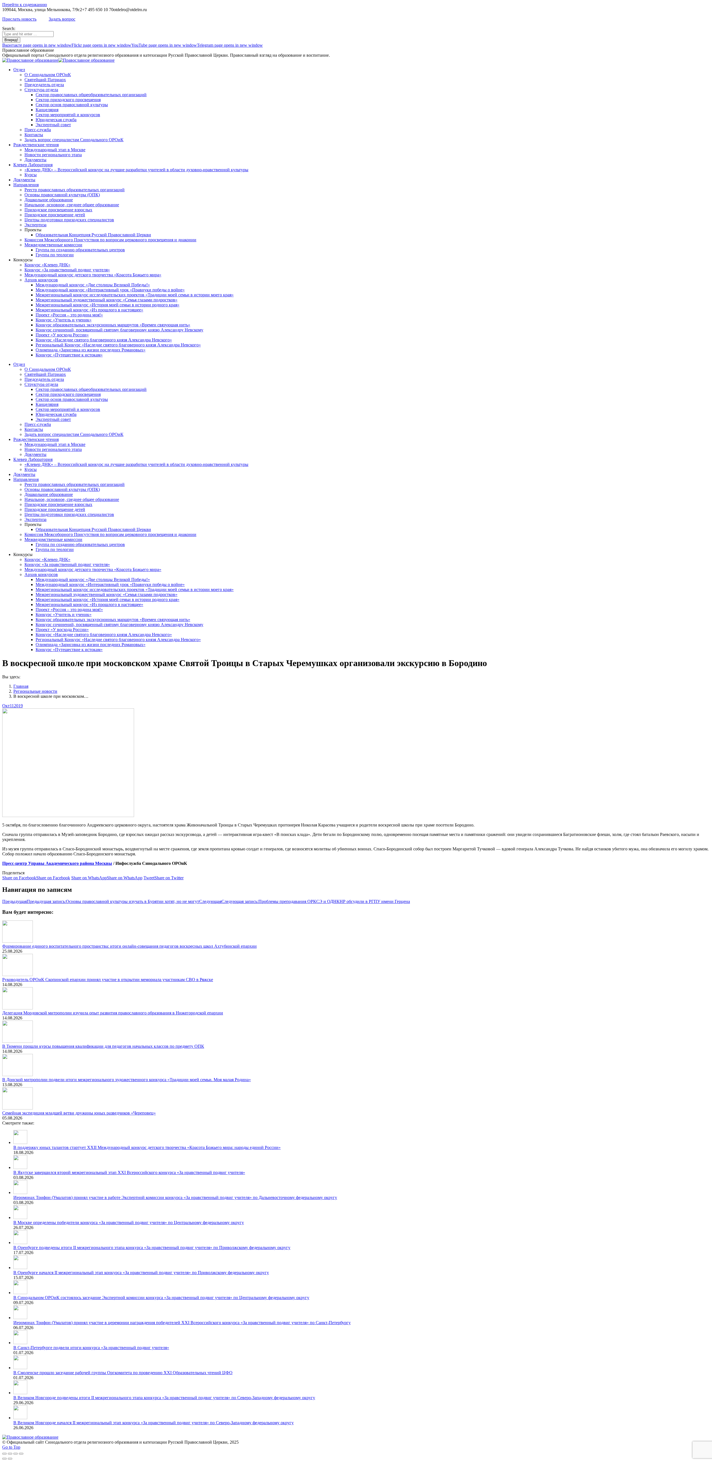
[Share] (10, 1453)
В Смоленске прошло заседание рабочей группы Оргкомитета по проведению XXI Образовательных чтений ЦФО (123, 1372)
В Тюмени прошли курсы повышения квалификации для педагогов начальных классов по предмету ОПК (103, 1046)
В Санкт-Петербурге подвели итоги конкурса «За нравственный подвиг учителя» (91, 1347)
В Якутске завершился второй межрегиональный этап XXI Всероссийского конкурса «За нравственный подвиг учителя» (129, 1172)
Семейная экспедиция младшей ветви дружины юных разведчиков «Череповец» (79, 1113)
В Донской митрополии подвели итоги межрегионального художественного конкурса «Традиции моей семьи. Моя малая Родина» (126, 1079)
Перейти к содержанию (24, 4)
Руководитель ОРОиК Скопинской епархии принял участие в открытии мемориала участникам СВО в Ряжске (107, 979)
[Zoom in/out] (21, 1453)
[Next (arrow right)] (10, 1458)
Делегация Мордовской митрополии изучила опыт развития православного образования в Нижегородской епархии (112, 1013)
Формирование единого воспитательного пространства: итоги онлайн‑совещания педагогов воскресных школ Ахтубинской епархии (129, 946)
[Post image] (17, 941)
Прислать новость (19, 19)
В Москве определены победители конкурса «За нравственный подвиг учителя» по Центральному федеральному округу (128, 1222)
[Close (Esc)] (4, 1453)
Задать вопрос (62, 19)
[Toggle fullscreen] (15, 1453)
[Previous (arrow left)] (4, 1458)
